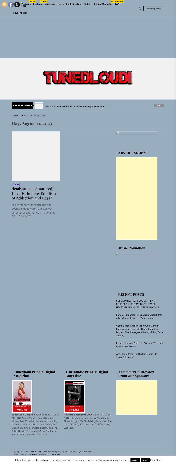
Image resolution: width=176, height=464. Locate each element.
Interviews (50, 4)
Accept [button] (135, 460)
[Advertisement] (88, 38)
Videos (87, 4)
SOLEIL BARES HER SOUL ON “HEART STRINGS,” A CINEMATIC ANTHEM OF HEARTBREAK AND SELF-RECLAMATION (137, 304)
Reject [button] (145, 460)
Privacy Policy (20, 13)
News (61, 4)
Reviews (38, 3)
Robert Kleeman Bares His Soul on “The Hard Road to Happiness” (139, 345)
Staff (13, 216)
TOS (117, 4)
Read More (155, 460)
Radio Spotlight (74, 4)
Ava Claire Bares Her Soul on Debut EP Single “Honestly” (136, 356)
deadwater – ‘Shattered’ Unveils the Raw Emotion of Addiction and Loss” (34, 193)
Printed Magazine (103, 3)
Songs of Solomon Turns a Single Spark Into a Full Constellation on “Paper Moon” (139, 316)
